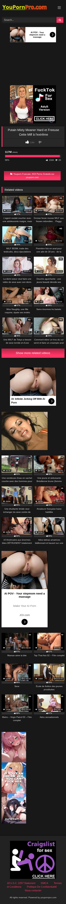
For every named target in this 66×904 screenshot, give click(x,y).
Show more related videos (33, 353)
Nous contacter (33, 890)
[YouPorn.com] (27, 8)
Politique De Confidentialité (42, 887)
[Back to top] (56, 895)
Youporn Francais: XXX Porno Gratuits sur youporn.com (33, 176)
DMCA (44, 883)
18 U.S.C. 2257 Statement (21, 883)
